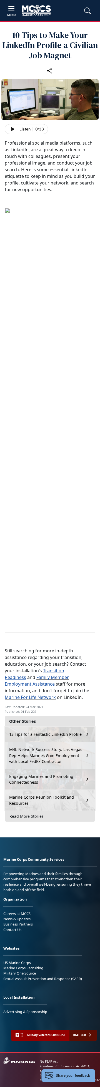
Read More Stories (26, 816)
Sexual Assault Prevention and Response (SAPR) (42, 978)
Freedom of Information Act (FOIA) (65, 1066)
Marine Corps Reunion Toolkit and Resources (41, 800)
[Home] (36, 11)
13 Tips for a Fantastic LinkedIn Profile (45, 734)
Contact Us (12, 929)
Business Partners (18, 924)
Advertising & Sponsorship (25, 1011)
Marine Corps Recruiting (23, 967)
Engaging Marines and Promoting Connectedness (41, 779)
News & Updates (17, 918)
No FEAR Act (49, 1061)
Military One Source (19, 973)
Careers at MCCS (17, 913)
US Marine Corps (17, 962)
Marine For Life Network (30, 697)
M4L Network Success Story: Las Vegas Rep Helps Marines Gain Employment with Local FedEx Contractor (45, 755)
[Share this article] (50, 70)
